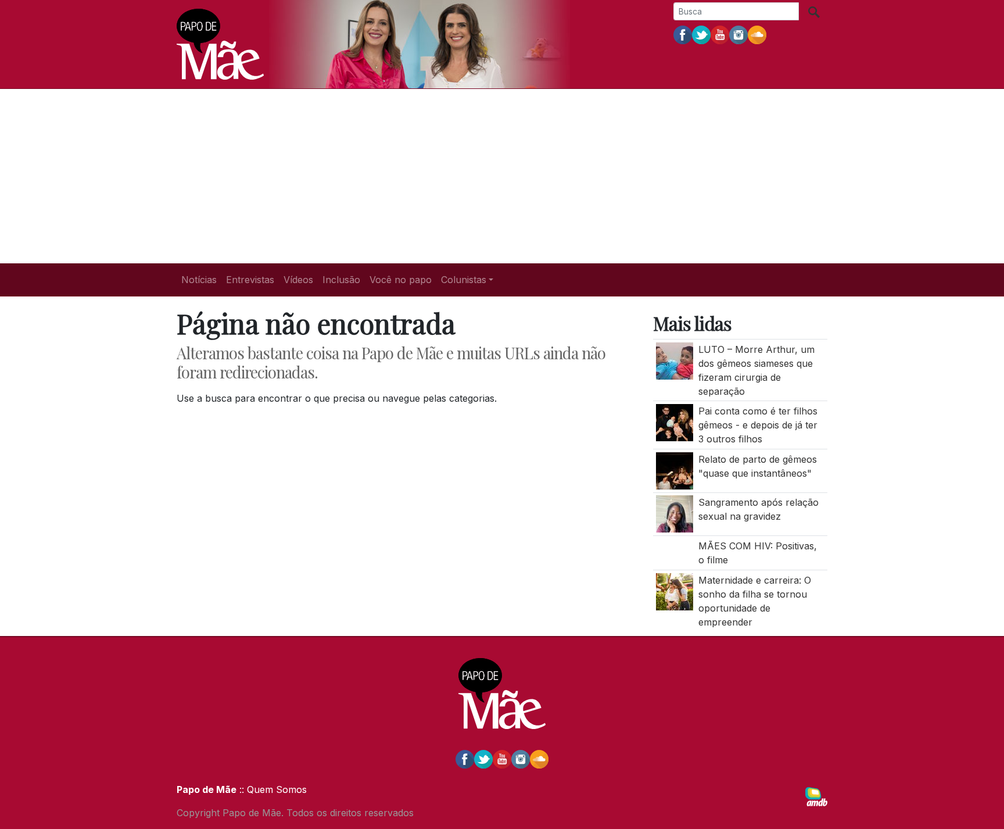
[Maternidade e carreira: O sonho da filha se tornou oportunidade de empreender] (674, 590)
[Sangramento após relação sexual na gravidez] (674, 513)
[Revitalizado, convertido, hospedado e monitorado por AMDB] (816, 796)
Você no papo (401, 279)
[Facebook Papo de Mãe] (682, 34)
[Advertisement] (502, 176)
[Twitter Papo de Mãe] (701, 34)
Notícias (199, 279)
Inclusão (341, 279)
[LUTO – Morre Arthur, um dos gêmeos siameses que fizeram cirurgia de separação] (674, 360)
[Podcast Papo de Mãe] (757, 34)
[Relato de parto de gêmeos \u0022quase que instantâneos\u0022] (674, 470)
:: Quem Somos (271, 789)
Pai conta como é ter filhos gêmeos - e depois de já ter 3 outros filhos (757, 425)
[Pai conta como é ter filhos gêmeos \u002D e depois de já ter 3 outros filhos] (674, 422)
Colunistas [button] (463, 279)
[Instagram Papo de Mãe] (738, 34)
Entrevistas (250, 279)
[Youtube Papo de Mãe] (720, 34)
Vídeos (298, 279)
